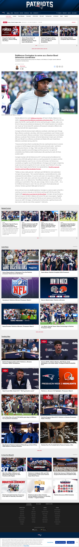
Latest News (22, 509)
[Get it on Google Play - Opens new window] (43, 530)
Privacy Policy (26, 545)
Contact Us (57, 523)
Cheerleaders (22, 521)
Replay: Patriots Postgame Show (14, 22)
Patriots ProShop (57, 509)
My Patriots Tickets (45, 511)
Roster (33, 509)
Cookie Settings (50, 542)
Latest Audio (22, 513)
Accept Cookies (71, 542)
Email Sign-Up (57, 513)
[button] (36, 45)
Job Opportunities (57, 521)
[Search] (57, 13)
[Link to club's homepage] (3, 12)
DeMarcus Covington (36, 118)
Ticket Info (45, 509)
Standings (33, 521)
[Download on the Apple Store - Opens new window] (35, 530)
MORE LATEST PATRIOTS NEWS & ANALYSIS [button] (39, 48)
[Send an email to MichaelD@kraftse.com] (22, 69)
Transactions (33, 517)
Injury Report (33, 513)
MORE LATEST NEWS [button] (39, 331)
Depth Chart (34, 511)
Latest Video (22, 511)
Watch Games (45, 521)
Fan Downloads (57, 515)
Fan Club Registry (57, 511)
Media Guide (57, 519)
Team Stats (33, 515)
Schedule (33, 519)
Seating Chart (45, 517)
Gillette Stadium (45, 519)
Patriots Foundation (22, 517)
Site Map (21, 523)
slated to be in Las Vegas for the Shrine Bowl (34, 194)
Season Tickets (44, 513)
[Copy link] (62, 67)
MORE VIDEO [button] (39, 450)
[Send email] (60, 67)
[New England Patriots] (39, 535)
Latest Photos (22, 515)
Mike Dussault (22, 66)
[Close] (77, 542)
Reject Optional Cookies (60, 542)
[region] (39, 542)
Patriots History (22, 519)
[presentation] (77, 45)
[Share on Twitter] (57, 67)
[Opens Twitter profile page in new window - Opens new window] (21, 69)
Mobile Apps (57, 517)
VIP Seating (45, 515)
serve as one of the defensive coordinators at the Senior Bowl (36, 120)
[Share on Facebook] (55, 67)
